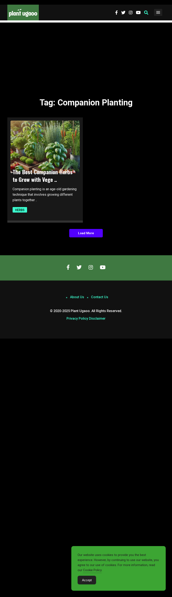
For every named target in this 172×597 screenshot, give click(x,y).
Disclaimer (97, 318)
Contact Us (99, 297)
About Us (77, 297)
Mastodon (6, 341)
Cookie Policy (92, 570)
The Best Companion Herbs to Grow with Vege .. (43, 175)
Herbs (20, 210)
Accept (87, 580)
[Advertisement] (86, 54)
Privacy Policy (77, 318)
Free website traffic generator (19, 2)
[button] (146, 12)
